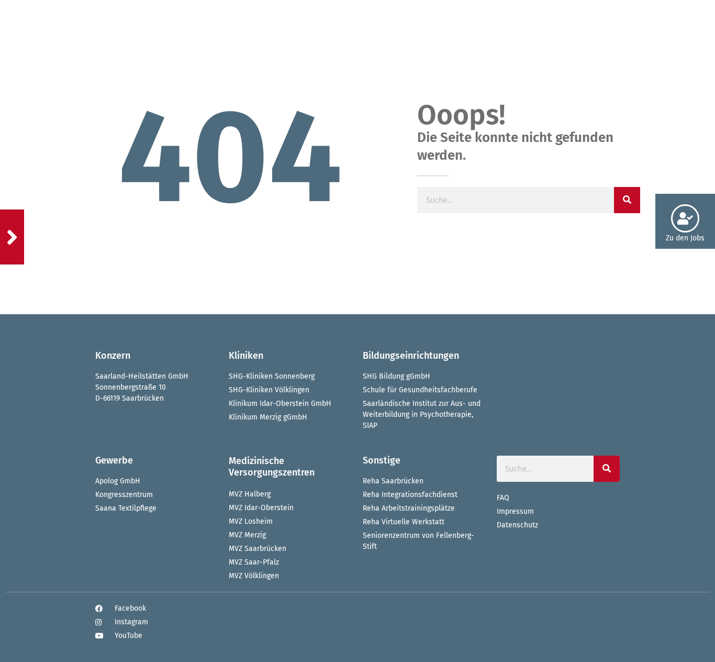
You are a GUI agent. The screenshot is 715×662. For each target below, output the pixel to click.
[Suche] (607, 469)
